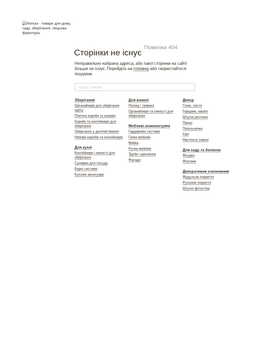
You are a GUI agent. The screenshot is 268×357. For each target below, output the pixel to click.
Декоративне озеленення (206, 171)
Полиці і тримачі (141, 105)
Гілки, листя (192, 105)
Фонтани (189, 161)
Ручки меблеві (140, 149)
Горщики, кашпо (195, 111)
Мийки (133, 143)
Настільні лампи (196, 140)
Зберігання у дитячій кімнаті (97, 131)
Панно (187, 123)
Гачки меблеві (139, 137)
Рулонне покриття (197, 183)
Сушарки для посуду (91, 163)
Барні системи (86, 169)
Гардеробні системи (144, 131)
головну (141, 68)
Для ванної (139, 100)
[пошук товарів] (191, 87)
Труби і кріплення (142, 154)
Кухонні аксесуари (89, 174)
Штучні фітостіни (196, 188)
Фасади (135, 160)
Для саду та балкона (202, 150)
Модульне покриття (198, 177)
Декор (188, 100)
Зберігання (85, 100)
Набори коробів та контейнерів (99, 137)
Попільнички (192, 128)
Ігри (186, 134)
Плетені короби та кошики (95, 116)
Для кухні (83, 147)
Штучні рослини (195, 117)
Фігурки (188, 155)
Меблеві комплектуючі (149, 126)
